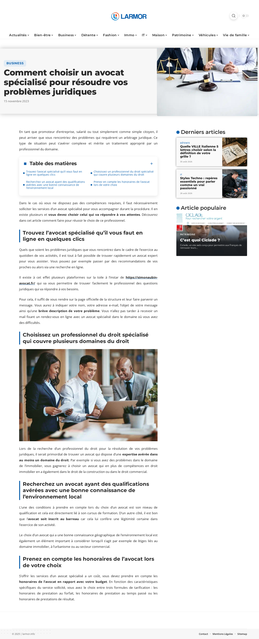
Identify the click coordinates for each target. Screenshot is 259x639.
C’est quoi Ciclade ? (200, 240)
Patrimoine (187, 234)
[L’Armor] (129, 15)
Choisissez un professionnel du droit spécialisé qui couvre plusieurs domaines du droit (124, 173)
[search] (233, 16)
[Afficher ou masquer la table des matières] (115, 163)
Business (15, 63)
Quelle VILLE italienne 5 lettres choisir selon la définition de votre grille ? (199, 151)
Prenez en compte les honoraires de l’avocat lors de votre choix (122, 183)
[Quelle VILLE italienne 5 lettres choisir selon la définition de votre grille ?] (234, 152)
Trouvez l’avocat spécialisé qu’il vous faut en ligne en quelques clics (54, 173)
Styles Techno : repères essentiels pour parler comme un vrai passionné (198, 183)
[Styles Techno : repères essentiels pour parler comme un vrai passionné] (234, 183)
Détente (185, 142)
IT (181, 174)
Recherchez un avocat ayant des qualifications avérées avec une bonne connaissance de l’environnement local (55, 185)
